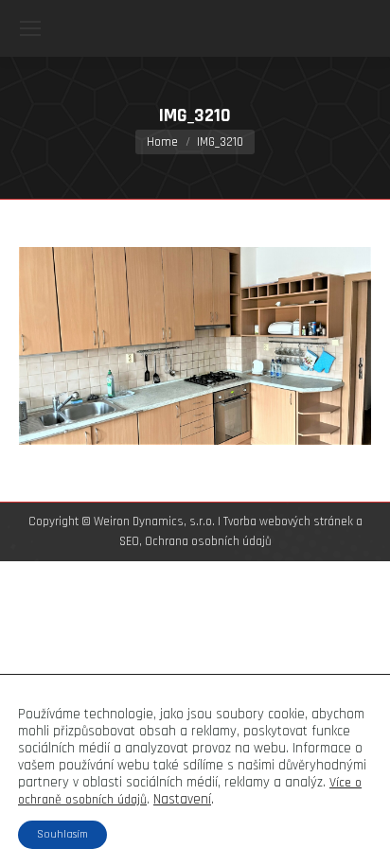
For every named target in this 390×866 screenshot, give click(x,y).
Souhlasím (62, 834)
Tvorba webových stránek (288, 521)
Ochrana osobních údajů (208, 541)
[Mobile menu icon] (30, 28)
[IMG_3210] (195, 346)
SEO (129, 541)
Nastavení (182, 799)
